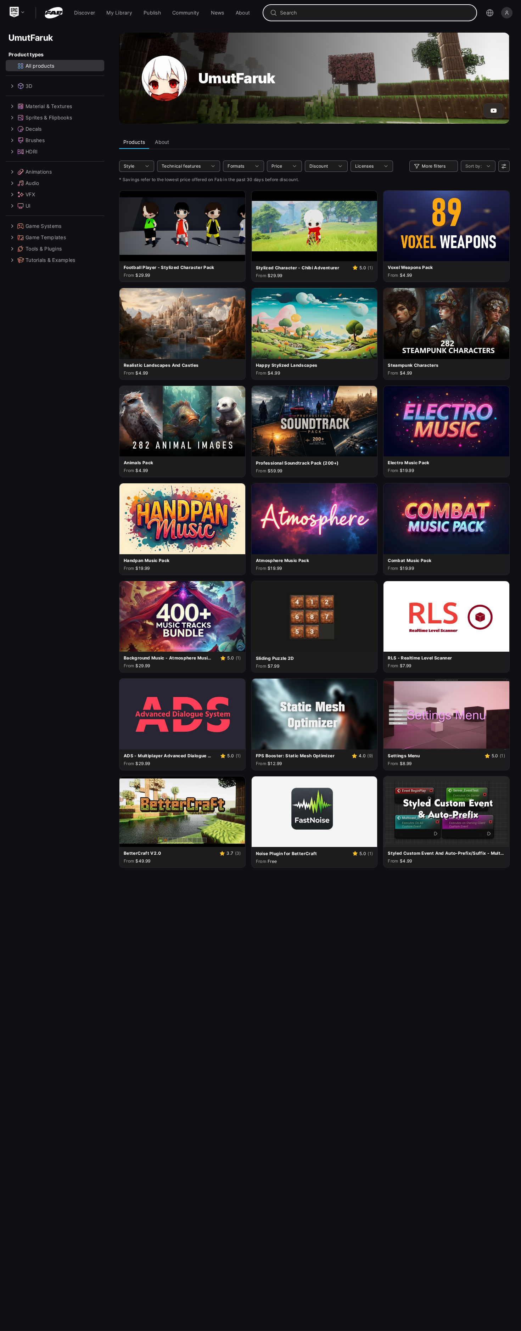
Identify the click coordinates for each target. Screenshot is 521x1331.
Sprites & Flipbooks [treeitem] (49, 117)
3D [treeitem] (29, 86)
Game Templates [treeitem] (46, 237)
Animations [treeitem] (39, 172)
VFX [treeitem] (30, 194)
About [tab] (162, 142)
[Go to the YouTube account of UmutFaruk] (493, 110)
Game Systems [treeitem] (43, 226)
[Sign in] (506, 12)
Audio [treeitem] (32, 183)
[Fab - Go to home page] (54, 12)
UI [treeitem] (28, 206)
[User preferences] (504, 166)
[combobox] (375, 12)
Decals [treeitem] (34, 129)
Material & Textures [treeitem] (49, 106)
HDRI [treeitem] (32, 151)
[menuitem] (84, 12)
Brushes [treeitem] (35, 140)
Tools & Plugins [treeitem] (44, 249)
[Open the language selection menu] (489, 12)
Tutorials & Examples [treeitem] (50, 260)
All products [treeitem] (40, 66)
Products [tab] (134, 142)
